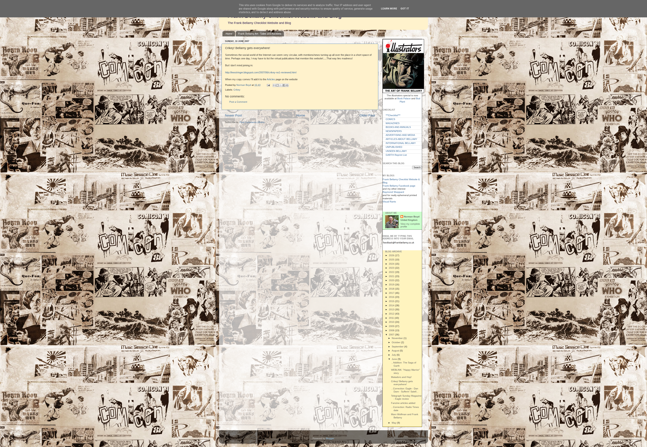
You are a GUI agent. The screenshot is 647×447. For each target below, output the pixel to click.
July (394, 354)
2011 (392, 318)
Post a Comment (238, 102)
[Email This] (274, 85)
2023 (392, 267)
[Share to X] (280, 85)
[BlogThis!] (277, 85)
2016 (392, 297)
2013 (392, 309)
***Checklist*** (393, 115)
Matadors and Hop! (401, 377)
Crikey (237, 89)
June (395, 359)
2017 (392, 293)
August (396, 350)
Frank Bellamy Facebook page (399, 186)
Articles (271, 79)
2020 (392, 280)
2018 (392, 288)
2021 (392, 276)
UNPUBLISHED (394, 147)
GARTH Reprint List (396, 155)
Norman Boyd (244, 85)
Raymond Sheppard (393, 192)
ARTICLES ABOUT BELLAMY (401, 139)
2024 (392, 263)
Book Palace (404, 98)
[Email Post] (268, 85)
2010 (392, 322)
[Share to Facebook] (284, 85)
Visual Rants (389, 201)
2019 (392, 284)
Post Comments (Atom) (252, 122)
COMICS (390, 119)
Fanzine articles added (403, 403)
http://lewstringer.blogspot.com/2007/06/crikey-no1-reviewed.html (260, 72)
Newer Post (233, 115)
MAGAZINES (392, 123)
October (396, 342)
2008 (392, 330)
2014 (392, 305)
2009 (392, 326)
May (394, 422)
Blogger (330, 438)
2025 (392, 259)
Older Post (367, 115)
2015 (392, 301)
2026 (392, 255)
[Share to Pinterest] (287, 85)
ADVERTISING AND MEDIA (400, 135)
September (398, 346)
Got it (404, 8)
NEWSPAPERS (394, 131)
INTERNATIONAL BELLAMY (401, 143)
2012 (392, 313)
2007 (392, 334)
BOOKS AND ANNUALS (398, 127)
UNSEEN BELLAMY (396, 151)
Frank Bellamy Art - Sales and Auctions (259, 33)
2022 (392, 272)
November (398, 338)
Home (229, 33)
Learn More (389, 8)
